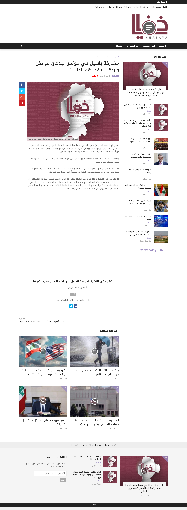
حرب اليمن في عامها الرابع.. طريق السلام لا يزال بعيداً (137, 106)
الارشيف (102, 56)
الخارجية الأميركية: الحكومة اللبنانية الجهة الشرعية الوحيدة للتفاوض (44, 372)
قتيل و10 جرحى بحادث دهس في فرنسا (138, 217)
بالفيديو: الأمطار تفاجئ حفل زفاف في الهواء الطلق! (130, 7)
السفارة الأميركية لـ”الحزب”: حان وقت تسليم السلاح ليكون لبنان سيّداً (95, 422)
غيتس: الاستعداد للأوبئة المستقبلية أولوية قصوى (141, 155)
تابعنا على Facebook (153, 250)
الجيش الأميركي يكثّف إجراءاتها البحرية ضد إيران (43, 321)
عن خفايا (109, 445)
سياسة (92, 56)
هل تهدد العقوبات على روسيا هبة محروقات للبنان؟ (137, 186)
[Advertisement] (73, 214)
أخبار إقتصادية (132, 46)
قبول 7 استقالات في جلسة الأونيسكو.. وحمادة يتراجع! (140, 140)
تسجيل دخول (161, 2)
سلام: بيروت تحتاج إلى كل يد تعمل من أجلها (44, 422)
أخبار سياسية (149, 46)
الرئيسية (162, 46)
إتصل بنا (74, 445)
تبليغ (94, 76)
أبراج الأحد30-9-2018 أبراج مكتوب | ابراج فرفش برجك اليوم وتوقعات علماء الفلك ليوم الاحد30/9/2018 (145, 92)
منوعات (119, 46)
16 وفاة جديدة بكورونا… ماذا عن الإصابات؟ (138, 171)
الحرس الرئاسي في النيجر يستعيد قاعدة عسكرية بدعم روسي (138, 233)
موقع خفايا (113, 56)
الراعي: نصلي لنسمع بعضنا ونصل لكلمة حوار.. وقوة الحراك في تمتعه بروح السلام (137, 123)
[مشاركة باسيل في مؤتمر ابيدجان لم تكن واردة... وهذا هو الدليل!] (73, 112)
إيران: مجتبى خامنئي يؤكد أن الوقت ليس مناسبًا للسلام (139, 202)
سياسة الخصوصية (91, 445)
